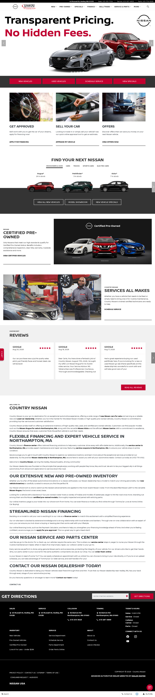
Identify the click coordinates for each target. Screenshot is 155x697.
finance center (30, 445)
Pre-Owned (64, 6)
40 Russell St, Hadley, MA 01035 (81, 1)
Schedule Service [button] (94, 81)
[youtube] (127, 641)
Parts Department (56, 645)
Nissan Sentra (109, 428)
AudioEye (34, 677)
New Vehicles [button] (25, 81)
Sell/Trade (104, 6)
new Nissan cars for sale (111, 416)
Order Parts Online (56, 649)
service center (97, 542)
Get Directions (142, 596)
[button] (148, 7)
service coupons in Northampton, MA (92, 448)
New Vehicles (14, 635)
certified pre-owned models (45, 497)
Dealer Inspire (139, 676)
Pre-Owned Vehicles (17, 640)
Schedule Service (56, 640)
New (53, 6)
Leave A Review (93, 645)
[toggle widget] (150, 687)
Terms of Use (52, 673)
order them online (103, 552)
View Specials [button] (129, 81)
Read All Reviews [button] (133, 387)
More (136, 7)
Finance (91, 6)
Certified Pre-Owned (17, 645)
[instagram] (135, 636)
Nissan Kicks (83, 428)
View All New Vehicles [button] (48, 202)
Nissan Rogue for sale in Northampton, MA (38, 428)
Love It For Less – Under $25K (21, 649)
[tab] (54, 166)
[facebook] (127, 636)
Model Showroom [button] (77, 202)
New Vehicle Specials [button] (107, 202)
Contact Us (92, 640)
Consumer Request (19, 677)
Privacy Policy (16, 673)
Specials (79, 6)
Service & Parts (121, 6)
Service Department (57, 635)
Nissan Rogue (15, 490)
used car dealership (25, 419)
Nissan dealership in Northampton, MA (49, 457)
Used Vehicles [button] (59, 81)
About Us (91, 635)
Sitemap (40, 673)
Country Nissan (26, 462)
